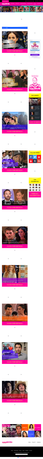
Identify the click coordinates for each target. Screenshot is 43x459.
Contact (30, 450)
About (12, 450)
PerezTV (17, 3)
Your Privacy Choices (22, 457)
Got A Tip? (5, 1)
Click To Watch (35, 122)
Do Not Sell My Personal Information (21, 454)
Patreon (12, 3)
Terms (23, 450)
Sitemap (26, 450)
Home (4, 27)
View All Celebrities (35, 194)
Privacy (20, 450)
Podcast (39, 3)
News (29, 442)
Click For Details (14, 51)
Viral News (35, 4)
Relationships (23, 3)
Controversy (29, 3)
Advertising (16, 450)
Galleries (39, 442)
